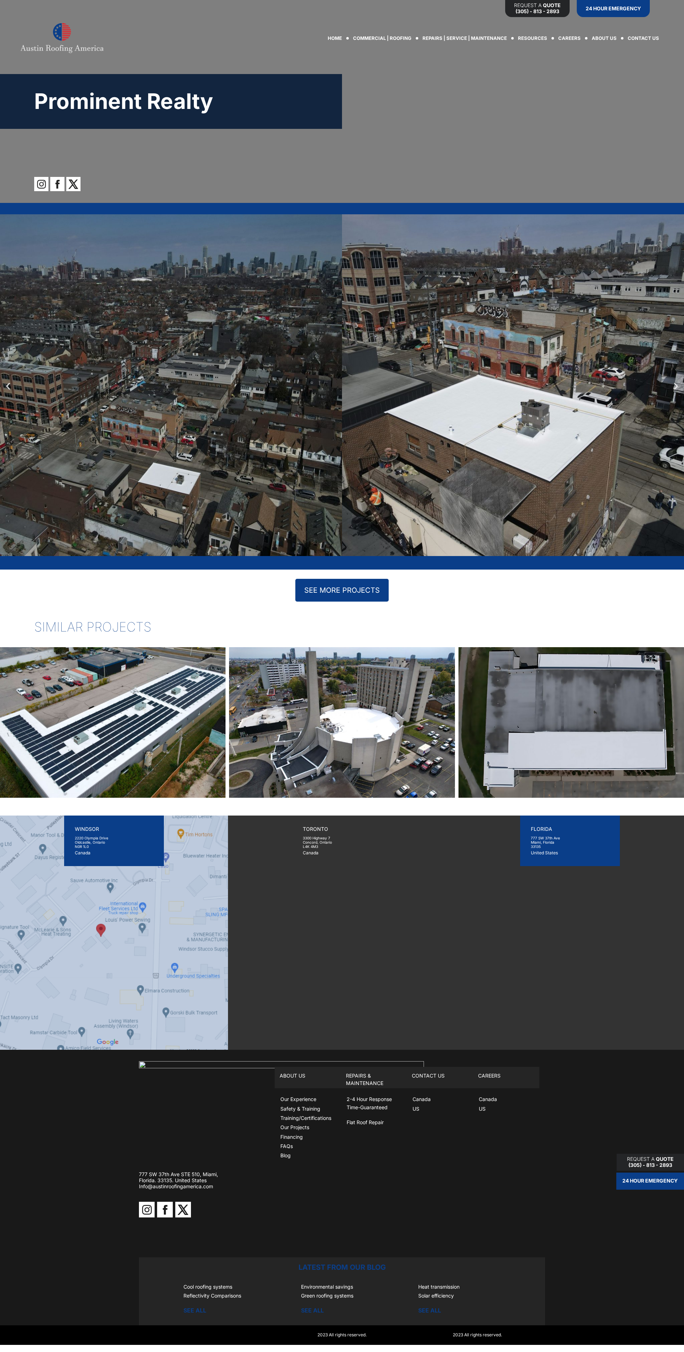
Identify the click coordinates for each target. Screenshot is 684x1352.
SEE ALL (194, 1310)
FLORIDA (541, 829)
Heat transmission (439, 1287)
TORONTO (315, 829)
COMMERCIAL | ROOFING (382, 38)
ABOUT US (604, 38)
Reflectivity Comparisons (212, 1296)
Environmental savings (327, 1287)
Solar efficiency (436, 1296)
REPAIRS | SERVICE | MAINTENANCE (465, 38)
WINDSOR (87, 829)
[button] (8, 386)
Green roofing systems (327, 1296)
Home (335, 38)
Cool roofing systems (207, 1287)
